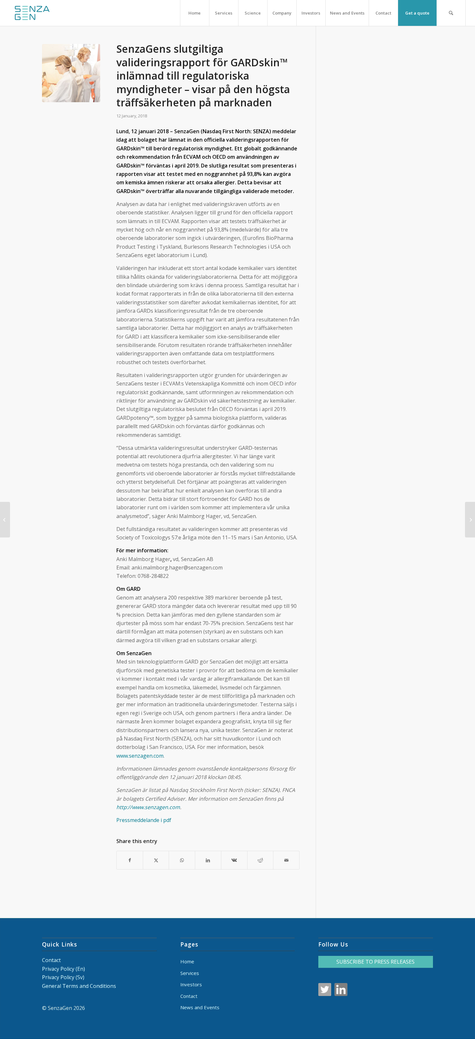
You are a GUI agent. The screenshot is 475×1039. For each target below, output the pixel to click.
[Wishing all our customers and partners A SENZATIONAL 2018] (470, 519)
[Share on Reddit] (260, 860)
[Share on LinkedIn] (208, 860)
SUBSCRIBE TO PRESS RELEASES (375, 961)
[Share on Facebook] (130, 860)
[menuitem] (194, 13)
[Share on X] (156, 860)
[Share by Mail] (286, 860)
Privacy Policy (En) (63, 968)
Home (187, 961)
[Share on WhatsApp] (182, 860)
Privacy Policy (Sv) (63, 977)
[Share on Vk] (234, 860)
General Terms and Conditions (79, 986)
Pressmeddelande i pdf (143, 820)
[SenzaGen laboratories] (71, 73)
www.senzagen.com (140, 755)
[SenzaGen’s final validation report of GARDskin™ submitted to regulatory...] (5, 519)
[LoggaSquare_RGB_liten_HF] (32, 13)
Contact (51, 960)
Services (189, 973)
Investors (191, 984)
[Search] (451, 13)
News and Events (199, 1007)
